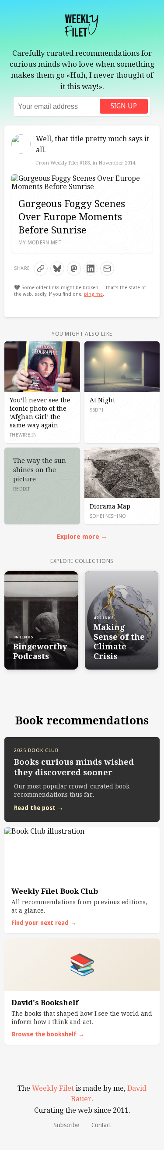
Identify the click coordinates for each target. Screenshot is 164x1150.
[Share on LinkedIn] (91, 269)
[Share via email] (107, 269)
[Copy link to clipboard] (41, 269)
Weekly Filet (53, 1088)
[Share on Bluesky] (57, 269)
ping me (93, 294)
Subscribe (66, 1125)
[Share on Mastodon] (74, 269)
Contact (101, 1125)
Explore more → (82, 536)
